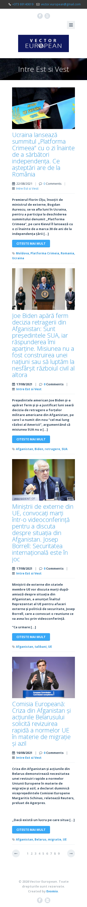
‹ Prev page (16, 853)
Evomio (52, 891)
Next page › (71, 853)
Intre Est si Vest (27, 188)
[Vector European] (43, 43)
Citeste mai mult (31, 243)
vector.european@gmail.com (61, 4)
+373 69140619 (22, 4)
